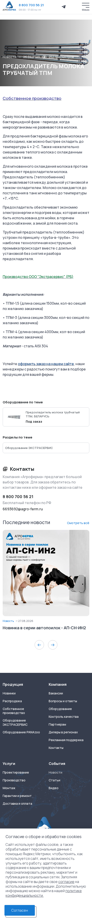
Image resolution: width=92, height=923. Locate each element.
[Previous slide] (39, 645)
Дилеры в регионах (63, 732)
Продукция (13, 684)
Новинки (9, 693)
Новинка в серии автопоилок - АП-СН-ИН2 (44, 627)
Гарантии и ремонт (17, 796)
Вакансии (56, 693)
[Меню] (85, 5)
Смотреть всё (78, 523)
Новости (9, 57)
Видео (54, 788)
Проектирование (16, 772)
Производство (14, 780)
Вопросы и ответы (63, 701)
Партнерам (57, 724)
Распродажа (12, 701)
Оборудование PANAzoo (21, 732)
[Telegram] (64, 7)
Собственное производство (14, 711)
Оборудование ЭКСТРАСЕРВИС (15, 722)
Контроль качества (64, 717)
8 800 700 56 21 (31, 5)
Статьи (54, 780)
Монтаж (9, 788)
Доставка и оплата (17, 804)
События (57, 763)
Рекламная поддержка (66, 740)
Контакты (56, 748)
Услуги (9, 763)
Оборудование (60, 709)
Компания (58, 684)
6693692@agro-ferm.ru (23, 509)
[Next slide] (52, 645)
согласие (66, 881)
